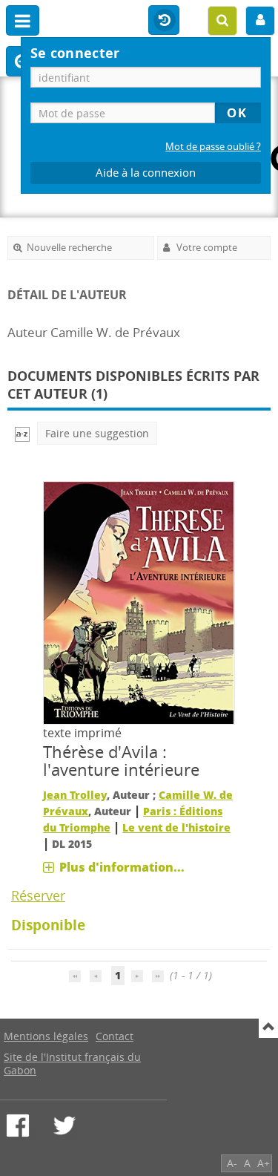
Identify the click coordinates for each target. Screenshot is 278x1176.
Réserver (38, 895)
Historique (164, 21)
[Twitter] (64, 1125)
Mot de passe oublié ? (213, 146)
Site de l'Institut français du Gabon (72, 1063)
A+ (263, 1163)
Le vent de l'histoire (176, 827)
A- (232, 1163)
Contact (114, 1036)
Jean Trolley (75, 795)
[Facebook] (18, 1125)
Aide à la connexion (146, 172)
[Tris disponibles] (22, 433)
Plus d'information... (122, 867)
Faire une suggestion (97, 433)
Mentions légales (46, 1036)
